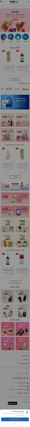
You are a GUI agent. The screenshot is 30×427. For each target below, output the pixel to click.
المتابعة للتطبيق (15, 419)
